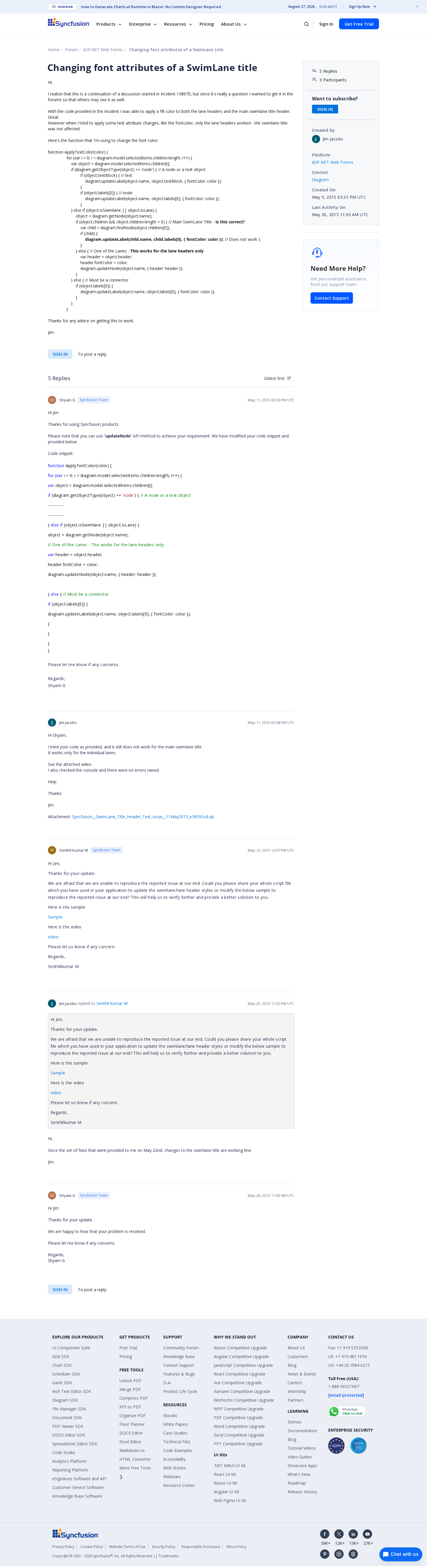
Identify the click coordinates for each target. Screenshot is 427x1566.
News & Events (302, 1374)
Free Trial (128, 1347)
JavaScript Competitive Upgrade (243, 1365)
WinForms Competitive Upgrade (244, 1400)
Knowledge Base (179, 1356)
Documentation (302, 1430)
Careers (295, 1382)
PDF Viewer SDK (67, 1426)
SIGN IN (60, 354)
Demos (295, 1422)
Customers (298, 1356)
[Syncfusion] (75, 1533)
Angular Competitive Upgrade (241, 1356)
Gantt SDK (62, 1382)
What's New (299, 1474)
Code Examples (177, 1450)
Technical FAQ (176, 1441)
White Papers (175, 1424)
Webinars (172, 1476)
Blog (292, 1365)
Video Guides (300, 1457)
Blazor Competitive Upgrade (240, 1347)
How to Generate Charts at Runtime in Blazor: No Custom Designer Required (151, 6)
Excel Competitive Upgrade (239, 1435)
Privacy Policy (63, 1546)
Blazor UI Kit (225, 1483)
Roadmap (297, 1483)
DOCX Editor (131, 1433)
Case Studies (175, 1433)
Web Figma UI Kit (230, 1500)
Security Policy (163, 1546)
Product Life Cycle (180, 1391)
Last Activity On (329, 207)
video (53, 936)
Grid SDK (60, 1356)
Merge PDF (130, 1389)
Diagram (320, 179)
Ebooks (170, 1415)
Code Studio (63, 1452)
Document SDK (67, 1417)
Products (106, 24)
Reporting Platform (70, 1470)
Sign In (326, 24)
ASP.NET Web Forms (103, 49)
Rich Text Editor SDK (71, 1391)
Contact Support (332, 298)
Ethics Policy (236, 1546)
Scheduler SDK (66, 1374)
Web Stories (174, 1468)
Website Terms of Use (127, 1546)
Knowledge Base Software (77, 1496)
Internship (297, 1391)
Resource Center (179, 1485)
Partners (296, 1400)
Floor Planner (132, 1424)
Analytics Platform (69, 1461)
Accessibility (174, 1459)
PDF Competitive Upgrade (238, 1417)
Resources (175, 24)
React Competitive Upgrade (239, 1374)
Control (320, 172)
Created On (324, 190)
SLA (167, 1382)
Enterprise (140, 24)
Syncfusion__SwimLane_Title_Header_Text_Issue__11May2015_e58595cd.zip (143, 816)
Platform (321, 155)
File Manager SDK (69, 1409)
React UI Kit (225, 1474)
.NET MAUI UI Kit (230, 1465)
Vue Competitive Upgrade (238, 1382)
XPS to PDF (130, 1407)
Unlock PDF (130, 1380)
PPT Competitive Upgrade (238, 1443)
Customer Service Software (78, 1487)
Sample (55, 917)
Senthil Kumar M (112, 1003)
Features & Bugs (179, 1374)
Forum (71, 49)
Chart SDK (62, 1365)
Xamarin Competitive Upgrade (242, 1391)
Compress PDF (133, 1398)
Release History (302, 1491)
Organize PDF (132, 1415)
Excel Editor (130, 1441)
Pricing (207, 24)
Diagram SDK (65, 1400)
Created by (323, 130)
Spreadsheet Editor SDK (74, 1443)
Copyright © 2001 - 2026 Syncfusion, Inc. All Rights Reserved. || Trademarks (115, 1555)
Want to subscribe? (335, 98)
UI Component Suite (71, 1347)
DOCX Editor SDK (68, 1435)
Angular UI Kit (226, 1491)
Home (54, 49)
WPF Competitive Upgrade (238, 1409)
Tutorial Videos (302, 1448)
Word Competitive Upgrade (239, 1426)
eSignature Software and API (79, 1478)
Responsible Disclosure (201, 1546)
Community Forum (181, 1347)
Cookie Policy (92, 1546)
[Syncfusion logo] (69, 22)
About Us (231, 24)
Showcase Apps (302, 1465)
